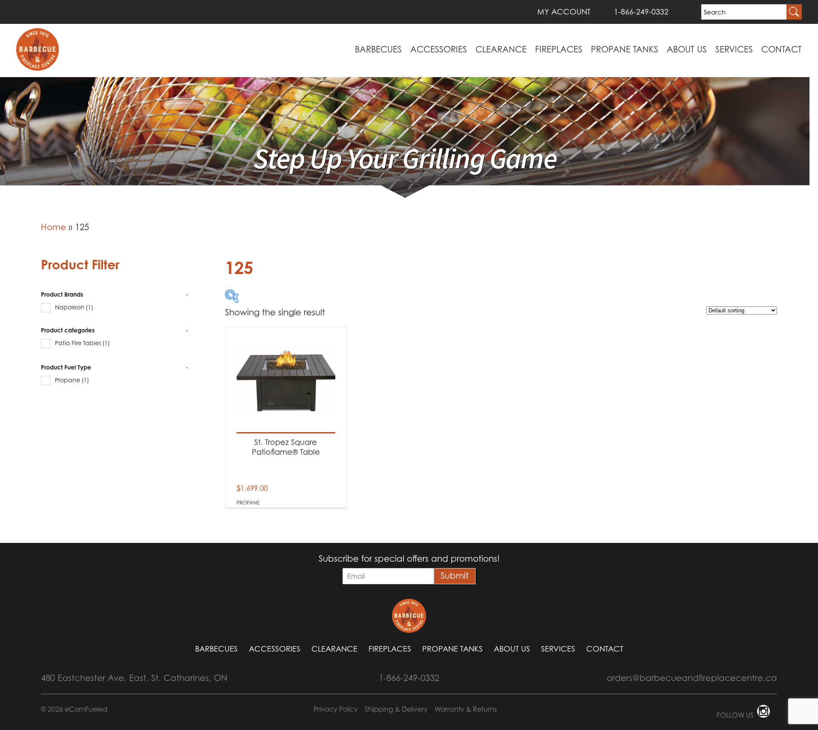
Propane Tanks (624, 49)
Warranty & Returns (466, 709)
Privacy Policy (336, 709)
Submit (455, 576)
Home (53, 227)
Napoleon (74, 307)
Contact (781, 49)
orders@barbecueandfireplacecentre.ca (692, 678)
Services (734, 49)
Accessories (438, 49)
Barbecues (378, 49)
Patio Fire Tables (82, 342)
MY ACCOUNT (563, 11)
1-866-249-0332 (641, 11)
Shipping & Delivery (396, 709)
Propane (72, 380)
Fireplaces (558, 49)
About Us (687, 49)
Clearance (501, 49)
